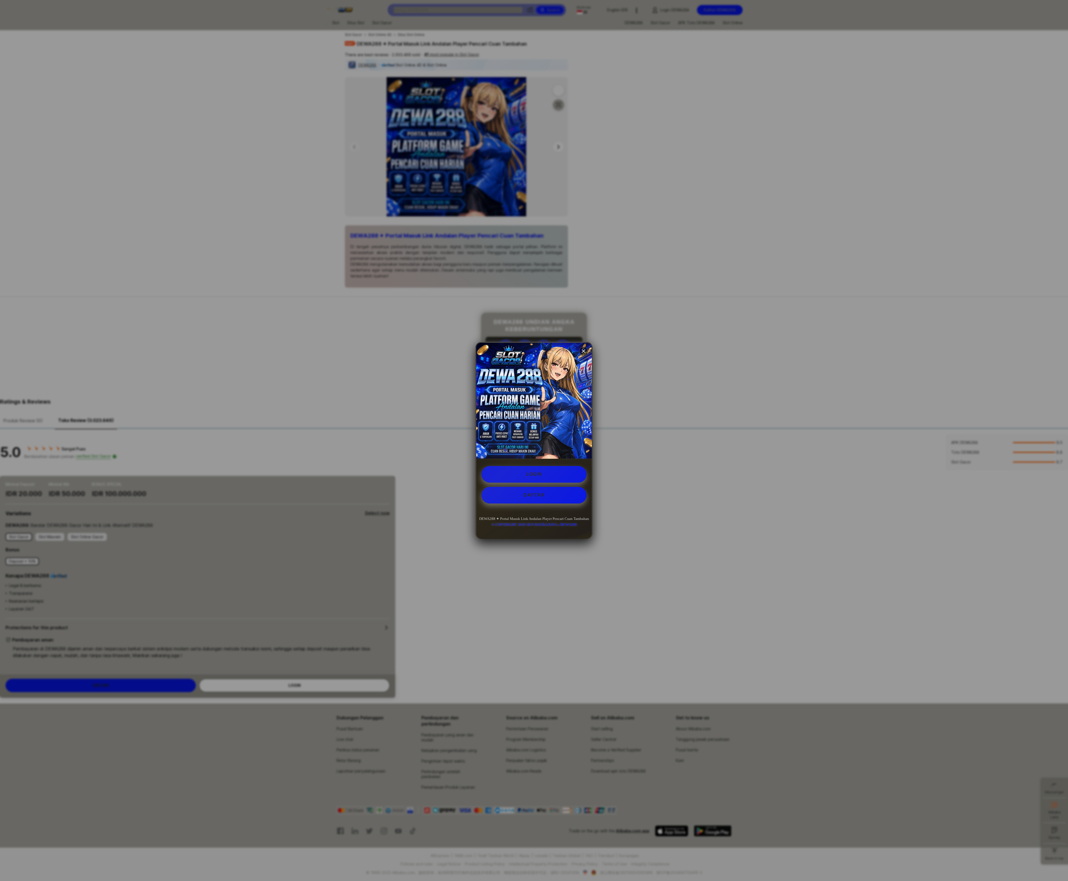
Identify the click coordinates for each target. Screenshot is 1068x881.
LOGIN (534, 474)
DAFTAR (534, 495)
